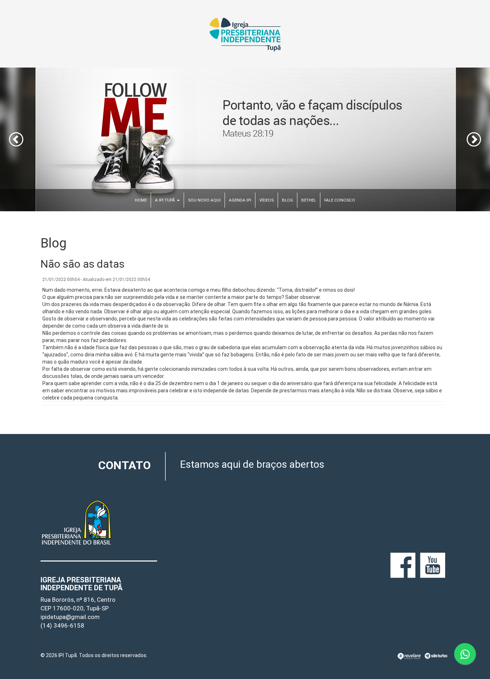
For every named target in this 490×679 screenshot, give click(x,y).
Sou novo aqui (204, 200)
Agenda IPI (240, 200)
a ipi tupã (165, 200)
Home (141, 200)
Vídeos (266, 200)
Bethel (308, 200)
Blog (287, 200)
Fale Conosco (339, 200)
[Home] (245, 33)
